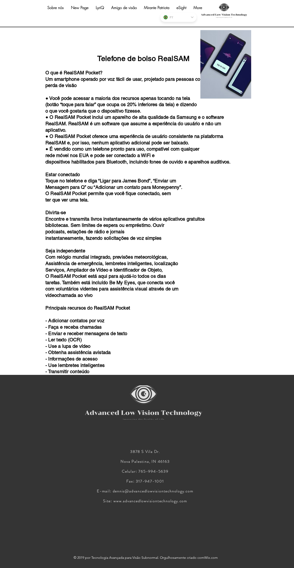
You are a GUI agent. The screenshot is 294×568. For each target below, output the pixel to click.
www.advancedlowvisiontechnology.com (150, 501)
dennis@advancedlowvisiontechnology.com (153, 491)
